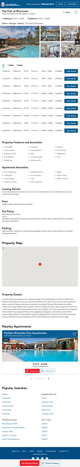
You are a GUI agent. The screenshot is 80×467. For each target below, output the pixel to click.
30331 (44, 435)
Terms (31, 451)
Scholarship (51, 451)
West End (46, 410)
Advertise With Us (40, 454)
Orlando (6, 413)
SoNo (44, 398)
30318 (44, 423)
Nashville (6, 398)
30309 (44, 439)
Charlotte (6, 402)
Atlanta (21, 23)
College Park (47, 413)
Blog (24, 451)
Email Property (34, 371)
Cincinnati (6, 410)
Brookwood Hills (10, 423)
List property (72, 4)
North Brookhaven (10, 439)
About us (15, 451)
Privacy (40, 451)
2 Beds (20, 65)
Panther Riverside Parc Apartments (25, 333)
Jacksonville (7, 406)
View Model (71, 71)
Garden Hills (47, 402)
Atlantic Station (9, 435)
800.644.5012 (48, 4)
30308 (44, 427)
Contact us (63, 451)
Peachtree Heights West (13, 427)
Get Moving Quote (29, 463)
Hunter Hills (7, 431)
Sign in (60, 4)
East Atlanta (47, 406)
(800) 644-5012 (49, 371)
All (3, 65)
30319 (44, 431)
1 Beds (11, 65)
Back (67, 12)
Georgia (12, 23)
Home (4, 23)
